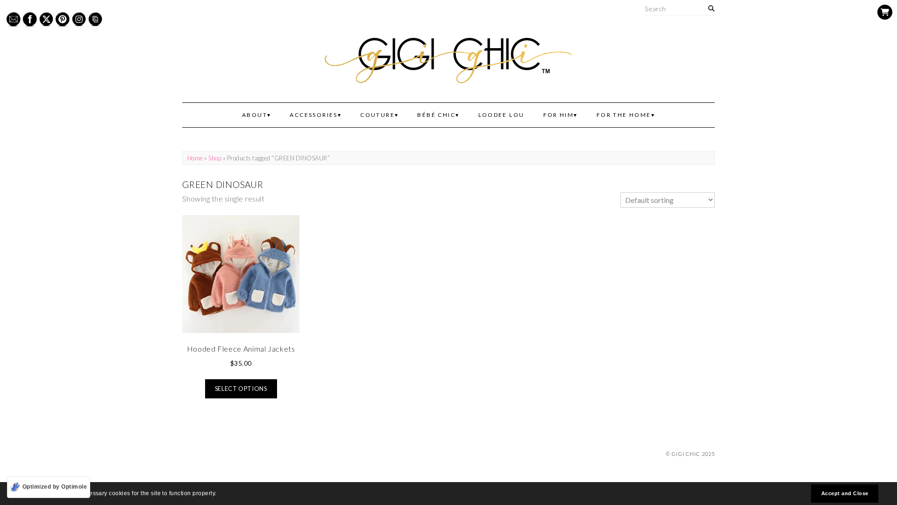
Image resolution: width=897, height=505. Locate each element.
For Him (558, 114)
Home (195, 158)
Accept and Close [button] (845, 493)
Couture (377, 114)
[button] (219, 494)
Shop (214, 158)
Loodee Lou (501, 114)
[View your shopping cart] (884, 12)
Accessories (313, 114)
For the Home (624, 114)
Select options (241, 388)
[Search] (711, 8)
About (254, 114)
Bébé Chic (436, 114)
